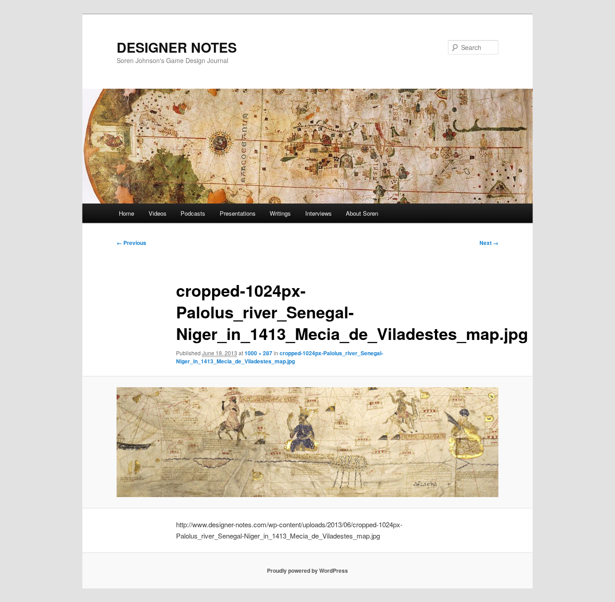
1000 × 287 (258, 353)
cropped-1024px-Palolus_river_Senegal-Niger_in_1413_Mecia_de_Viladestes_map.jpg (279, 357)
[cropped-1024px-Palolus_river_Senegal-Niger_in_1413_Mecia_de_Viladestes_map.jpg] (307, 442)
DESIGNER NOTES (177, 47)
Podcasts (193, 213)
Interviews (318, 213)
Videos (158, 213)
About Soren (362, 213)
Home (126, 213)
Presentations (238, 213)
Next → (488, 243)
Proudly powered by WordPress (307, 570)
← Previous (131, 243)
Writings (280, 213)
